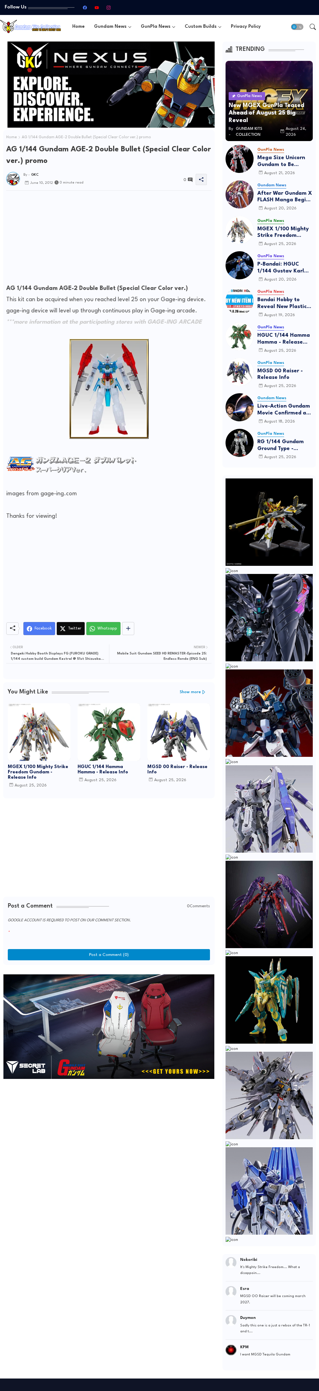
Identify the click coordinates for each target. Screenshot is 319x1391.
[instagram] (108, 7)
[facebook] (85, 7)
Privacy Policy (246, 26)
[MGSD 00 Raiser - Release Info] (240, 372)
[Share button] (128, 628)
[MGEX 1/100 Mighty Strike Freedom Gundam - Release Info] (240, 230)
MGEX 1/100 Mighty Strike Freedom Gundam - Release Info (38, 772)
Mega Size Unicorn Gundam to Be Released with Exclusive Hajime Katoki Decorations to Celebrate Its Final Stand (284, 161)
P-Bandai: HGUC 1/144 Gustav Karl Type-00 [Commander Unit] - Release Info (283, 268)
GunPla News (155, 26)
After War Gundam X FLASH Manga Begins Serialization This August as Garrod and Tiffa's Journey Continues (284, 197)
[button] (297, 27)
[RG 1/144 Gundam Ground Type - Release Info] (240, 443)
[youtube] (97, 7)
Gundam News (110, 26)
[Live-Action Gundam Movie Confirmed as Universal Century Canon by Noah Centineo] (240, 407)
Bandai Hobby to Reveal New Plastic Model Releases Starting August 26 (282, 303)
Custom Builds (201, 26)
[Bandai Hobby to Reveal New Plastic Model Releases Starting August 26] (240, 301)
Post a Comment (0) (109, 955)
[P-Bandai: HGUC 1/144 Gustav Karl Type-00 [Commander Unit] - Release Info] (240, 265)
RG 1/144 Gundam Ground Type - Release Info (280, 445)
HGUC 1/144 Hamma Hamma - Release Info (103, 770)
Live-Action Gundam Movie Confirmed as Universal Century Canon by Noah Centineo (283, 410)
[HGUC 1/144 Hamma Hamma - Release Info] (240, 336)
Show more (190, 692)
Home (78, 26)
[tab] (78, 26)
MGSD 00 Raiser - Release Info (177, 770)
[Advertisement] (109, 239)
